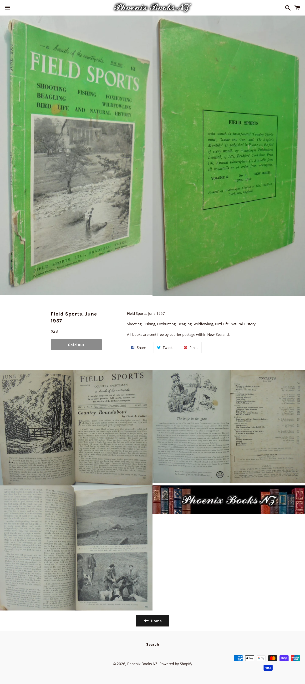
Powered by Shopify (175, 663)
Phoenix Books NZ (142, 663)
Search (152, 644)
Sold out (76, 344)
